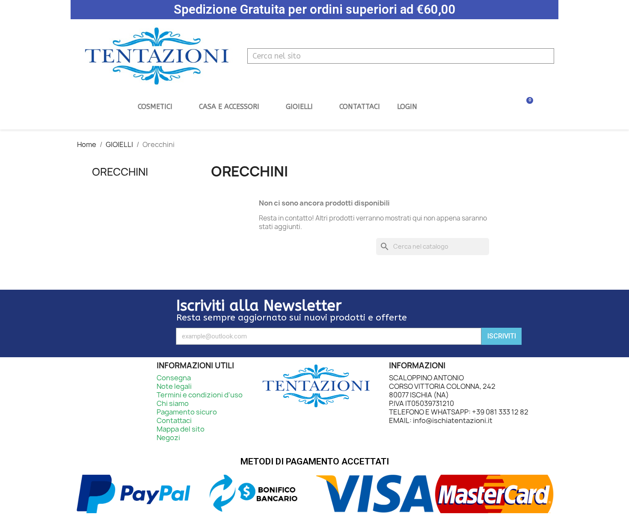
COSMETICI (155, 107)
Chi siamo (173, 403)
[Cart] (521, 106)
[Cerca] (544, 56)
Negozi (168, 437)
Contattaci (359, 107)
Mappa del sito (181, 429)
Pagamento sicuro (187, 412)
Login (407, 107)
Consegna (174, 377)
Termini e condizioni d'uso (200, 395)
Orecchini (120, 172)
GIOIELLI (299, 107)
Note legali (174, 386)
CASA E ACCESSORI (229, 107)
